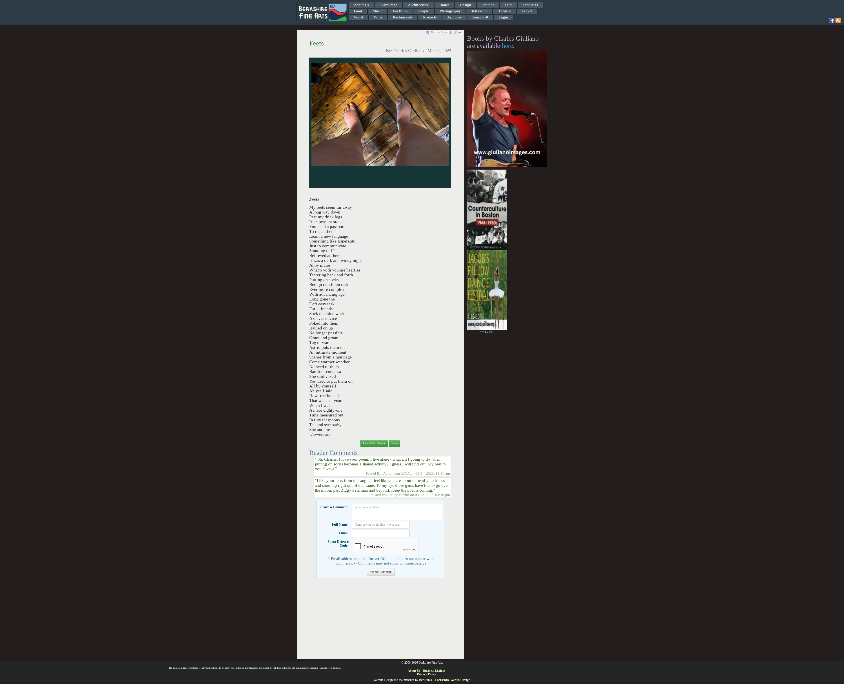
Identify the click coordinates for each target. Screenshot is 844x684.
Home (394, 443)
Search (478, 17)
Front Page (388, 5)
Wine (378, 17)
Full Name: (340, 524)
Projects (430, 17)
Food (358, 11)
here (507, 45)
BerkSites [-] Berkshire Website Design (444, 680)
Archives (454, 17)
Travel (527, 11)
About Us (361, 5)
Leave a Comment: (334, 507)
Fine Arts (530, 5)
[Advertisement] (380, 620)
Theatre (504, 11)
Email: (344, 533)
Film (509, 5)
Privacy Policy (426, 674)
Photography (450, 11)
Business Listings (434, 670)
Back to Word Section (374, 443)
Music (377, 11)
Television (479, 11)
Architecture (418, 5)
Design (465, 5)
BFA (492, 332)
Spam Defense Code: (338, 543)
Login (503, 17)
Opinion (488, 5)
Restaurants (403, 17)
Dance (444, 5)
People (423, 11)
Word (358, 17)
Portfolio (400, 11)
